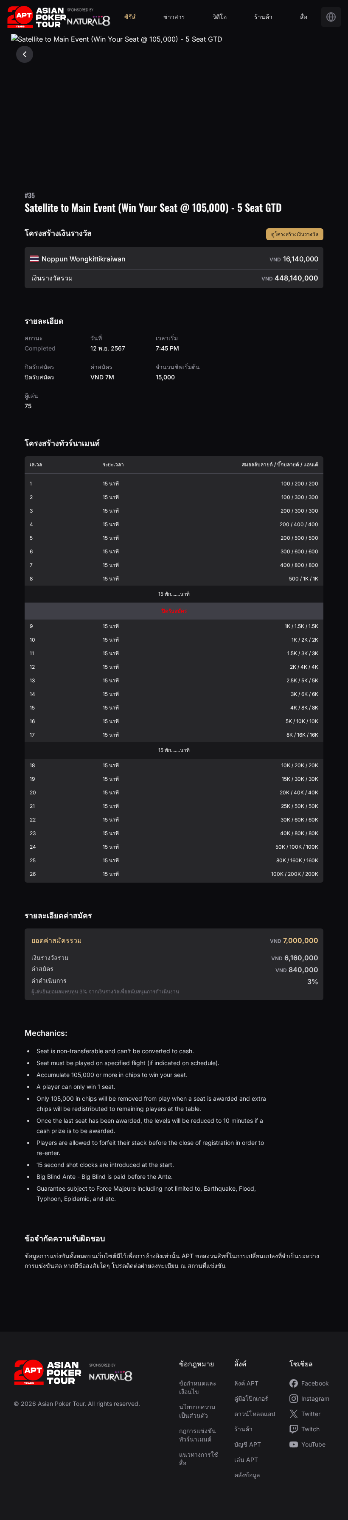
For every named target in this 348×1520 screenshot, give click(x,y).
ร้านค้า (263, 16)
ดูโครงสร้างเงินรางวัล (294, 234)
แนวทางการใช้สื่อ (198, 1459)
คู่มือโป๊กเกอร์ (251, 1398)
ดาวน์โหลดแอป (254, 1413)
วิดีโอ (220, 16)
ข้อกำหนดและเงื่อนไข (197, 1387)
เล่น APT (246, 1459)
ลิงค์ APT (246, 1383)
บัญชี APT (247, 1444)
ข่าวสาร (174, 16)
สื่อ (303, 16)
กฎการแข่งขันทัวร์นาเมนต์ (197, 1435)
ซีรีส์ (130, 16)
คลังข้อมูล (247, 1474)
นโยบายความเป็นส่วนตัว (197, 1411)
